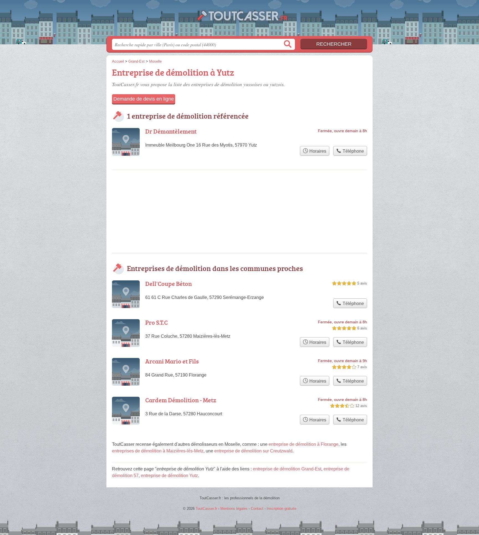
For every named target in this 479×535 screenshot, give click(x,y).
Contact (257, 508)
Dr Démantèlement (171, 131)
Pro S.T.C (156, 322)
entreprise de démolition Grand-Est (287, 469)
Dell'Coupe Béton (168, 283)
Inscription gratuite (281, 508)
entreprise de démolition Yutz (169, 475)
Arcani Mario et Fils (172, 361)
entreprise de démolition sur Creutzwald (253, 451)
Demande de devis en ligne (143, 99)
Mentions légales (234, 508)
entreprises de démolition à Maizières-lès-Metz (157, 451)
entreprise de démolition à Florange (303, 444)
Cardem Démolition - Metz (180, 400)
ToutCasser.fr (239, 19)
